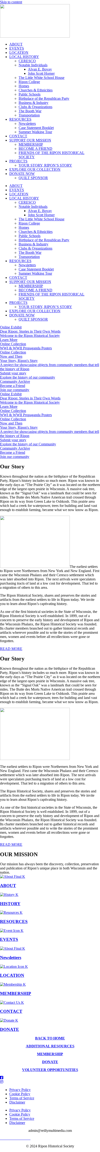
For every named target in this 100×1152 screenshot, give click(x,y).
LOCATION (18, 53)
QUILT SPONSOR (33, 178)
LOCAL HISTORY (24, 57)
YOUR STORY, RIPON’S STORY (45, 165)
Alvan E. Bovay (40, 69)
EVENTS (16, 48)
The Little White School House (41, 78)
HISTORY (10, 903)
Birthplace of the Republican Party (44, 98)
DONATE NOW (22, 174)
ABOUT (16, 44)
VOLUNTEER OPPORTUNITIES (50, 1070)
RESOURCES (20, 119)
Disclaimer (17, 1102)
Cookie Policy (19, 1094)
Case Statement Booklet (36, 128)
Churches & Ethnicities (36, 90)
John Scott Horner (41, 73)
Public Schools (29, 94)
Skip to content (11, 2)
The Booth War (30, 111)
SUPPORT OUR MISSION (30, 140)
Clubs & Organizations (35, 107)
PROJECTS (18, 161)
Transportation (29, 115)
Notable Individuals (33, 65)
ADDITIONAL (38, 1046)
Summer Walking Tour (35, 132)
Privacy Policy (20, 1090)
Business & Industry (33, 103)
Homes (24, 86)
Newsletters (27, 123)
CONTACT (18, 136)
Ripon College (29, 82)
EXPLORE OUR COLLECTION (34, 169)
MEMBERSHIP (31, 144)
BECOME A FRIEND (35, 149)
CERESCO (27, 61)
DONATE (9, 1029)
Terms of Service (21, 1098)
